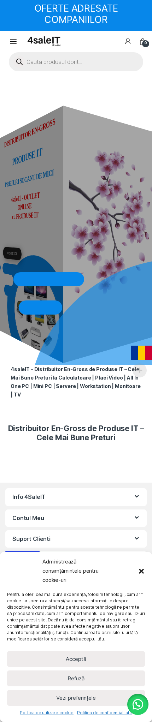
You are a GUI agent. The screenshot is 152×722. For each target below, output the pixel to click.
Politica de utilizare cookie (47, 712)
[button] (141, 570)
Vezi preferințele (76, 697)
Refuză (76, 678)
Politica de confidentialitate (104, 712)
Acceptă (76, 659)
